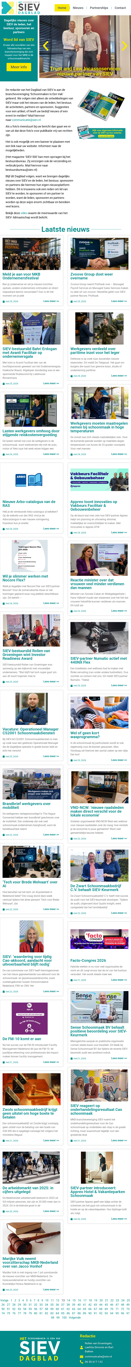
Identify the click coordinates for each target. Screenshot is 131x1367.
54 (24, 1309)
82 (46, 1313)
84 (57, 1313)
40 (79, 1304)
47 (117, 1304)
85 (62, 1313)
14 (68, 1300)
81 (41, 1313)
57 (41, 1309)
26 (3, 1304)
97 (128, 1313)
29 (19, 1304)
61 (62, 1309)
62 (68, 1309)
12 (57, 1300)
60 (57, 1309)
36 (57, 1304)
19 (95, 1300)
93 (106, 1313)
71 (117, 1309)
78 (24, 1313)
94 (111, 1313)
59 (52, 1309)
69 (106, 1309)
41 (84, 1304)
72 (122, 1309)
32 (35, 1304)
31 (30, 1304)
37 (62, 1304)
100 (64, 1317)
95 (117, 1313)
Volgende (75, 1317)
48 (122, 1304)
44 (100, 1304)
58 (46, 1309)
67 (95, 1309)
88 (79, 1313)
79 (30, 1313)
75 (8, 1313)
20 (101, 1300)
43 (95, 1304)
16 (79, 1300)
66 (90, 1309)
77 (19, 1313)
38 (68, 1304)
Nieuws (78, 8)
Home (62, 8)
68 (100, 1309)
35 (52, 1304)
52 (13, 1309)
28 (13, 1304)
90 (90, 1313)
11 (52, 1300)
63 (73, 1309)
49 (128, 1304)
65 (84, 1309)
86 (68, 1313)
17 (84, 1300)
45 (106, 1304)
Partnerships (99, 8)
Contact (120, 8)
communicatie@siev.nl (26, 120)
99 (58, 1317)
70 (111, 1309)
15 (74, 1300)
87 (73, 1313)
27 (8, 1304)
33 (41, 1304)
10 (46, 1300)
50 (3, 1309)
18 (90, 1300)
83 (52, 1313)
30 (24, 1304)
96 (122, 1313)
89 (84, 1313)
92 (100, 1313)
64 (79, 1309)
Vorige (4, 1300)
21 (106, 1300)
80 (35, 1313)
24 (122, 1300)
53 (19, 1309)
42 (90, 1304)
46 (111, 1304)
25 (128, 1300)
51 (8, 1309)
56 (35, 1309)
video (24, 213)
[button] (45, 46)
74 (3, 1313)
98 (52, 1317)
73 (128, 1309)
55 (30, 1309)
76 (13, 1313)
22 (112, 1300)
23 (117, 1300)
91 (95, 1313)
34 (46, 1304)
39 (73, 1304)
